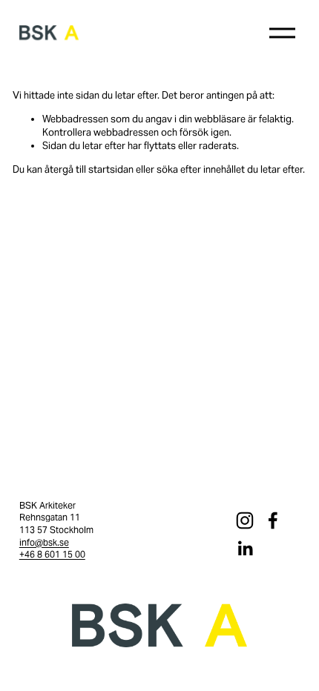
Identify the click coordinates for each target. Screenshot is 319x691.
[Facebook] (273, 520)
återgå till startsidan (89, 169)
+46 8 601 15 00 (52, 554)
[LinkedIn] (245, 549)
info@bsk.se (44, 542)
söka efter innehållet (201, 169)
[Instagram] (245, 520)
